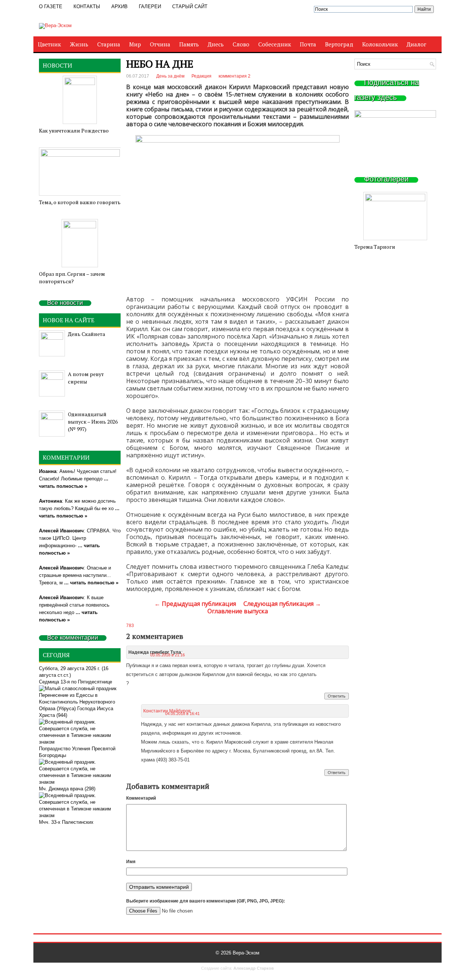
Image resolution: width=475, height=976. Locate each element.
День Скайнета (86, 333)
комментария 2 (234, 76)
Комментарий (141, 798)
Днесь (216, 44)
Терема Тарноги (374, 246)
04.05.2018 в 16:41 (182, 713)
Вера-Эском (246, 953)
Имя (130, 861)
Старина (108, 44)
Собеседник (274, 44)
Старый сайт (189, 6)
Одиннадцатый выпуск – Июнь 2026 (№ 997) (93, 421)
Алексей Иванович (61, 530)
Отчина (160, 44)
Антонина (50, 501)
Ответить (336, 696)
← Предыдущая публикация (195, 604)
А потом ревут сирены (86, 378)
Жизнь (79, 44)
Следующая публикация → (282, 604)
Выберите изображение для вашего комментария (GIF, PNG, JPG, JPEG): (205, 901)
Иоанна (47, 471)
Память (189, 44)
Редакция (201, 76)
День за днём (170, 76)
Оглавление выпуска (237, 611)
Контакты (86, 6)
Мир (135, 44)
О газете (50, 6)
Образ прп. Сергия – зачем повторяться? (72, 277)
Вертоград (339, 44)
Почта (308, 44)
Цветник (49, 44)
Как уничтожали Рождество (74, 130)
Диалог (416, 44)
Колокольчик (380, 44)
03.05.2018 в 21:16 (167, 655)
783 (130, 625)
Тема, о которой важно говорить (80, 202)
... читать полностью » (91, 582)
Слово (241, 44)
